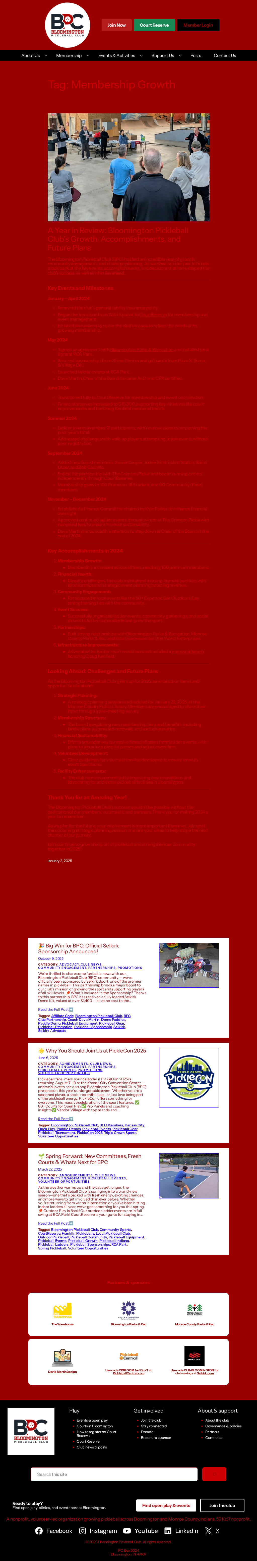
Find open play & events (166, 1505)
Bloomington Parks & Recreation (141, 349)
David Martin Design (62, 1372)
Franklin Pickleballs (78, 1233)
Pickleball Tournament (56, 1132)
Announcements (76, 1175)
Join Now (117, 25)
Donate (147, 1432)
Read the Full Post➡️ (55, 1010)
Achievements (73, 1064)
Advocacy (69, 964)
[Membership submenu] (88, 55)
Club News (91, 964)
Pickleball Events (57, 1070)
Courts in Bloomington (95, 1426)
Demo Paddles (113, 1019)
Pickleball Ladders (53, 1244)
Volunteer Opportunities (64, 1073)
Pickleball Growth (83, 1240)
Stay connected (154, 1426)
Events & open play (92, 1420)
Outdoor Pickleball (53, 1237)
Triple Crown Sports (120, 1132)
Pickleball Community (89, 1237)
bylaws (141, 325)
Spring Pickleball (52, 1248)
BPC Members (111, 1125)
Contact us (214, 1437)
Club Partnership (52, 1019)
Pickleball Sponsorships (90, 1244)
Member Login (198, 26)
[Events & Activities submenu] (141, 55)
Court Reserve (154, 26)
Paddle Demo (49, 1023)
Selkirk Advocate (52, 1030)
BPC (127, 1016)
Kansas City (134, 1125)
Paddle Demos (69, 1129)
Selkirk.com (205, 1373)
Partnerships (102, 968)
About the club (217, 1420)
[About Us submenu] (46, 55)
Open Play (46, 1129)
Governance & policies (223, 1426)
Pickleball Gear (111, 1023)
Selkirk (119, 1027)
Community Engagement (62, 968)
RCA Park (118, 1244)
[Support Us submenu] (180, 55)
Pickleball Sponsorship (93, 1027)
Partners (212, 1432)
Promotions (130, 968)
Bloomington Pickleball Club (98, 1016)
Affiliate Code (62, 1016)
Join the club (151, 1420)
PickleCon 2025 (90, 1132)
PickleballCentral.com (128, 1373)
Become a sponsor (156, 1437)
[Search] (214, 1474)
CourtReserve (153, 314)
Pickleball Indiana (114, 1240)
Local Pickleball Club (113, 1233)
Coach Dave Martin (83, 1019)
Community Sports (115, 1229)
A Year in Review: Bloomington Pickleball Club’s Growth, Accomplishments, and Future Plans (118, 239)
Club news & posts (92, 1447)
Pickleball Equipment (80, 1023)
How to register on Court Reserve (96, 1434)
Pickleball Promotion (55, 1027)
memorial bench (188, 651)
